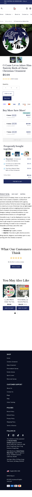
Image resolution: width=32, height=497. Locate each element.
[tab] (15, 313)
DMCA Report (11, 476)
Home (1, 21)
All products (8, 21)
